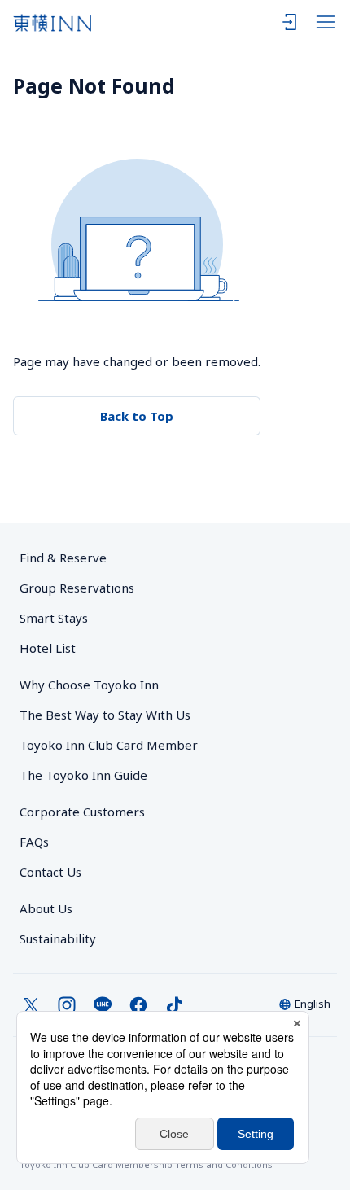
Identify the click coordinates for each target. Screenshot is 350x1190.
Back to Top (136, 416)
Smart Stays (54, 618)
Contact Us (50, 872)
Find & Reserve (63, 557)
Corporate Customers (88, 811)
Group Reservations (77, 588)
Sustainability (58, 938)
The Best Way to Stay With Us (105, 715)
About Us (46, 908)
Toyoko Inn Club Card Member (109, 745)
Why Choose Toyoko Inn (89, 684)
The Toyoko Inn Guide (83, 775)
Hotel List (48, 648)
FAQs (34, 841)
